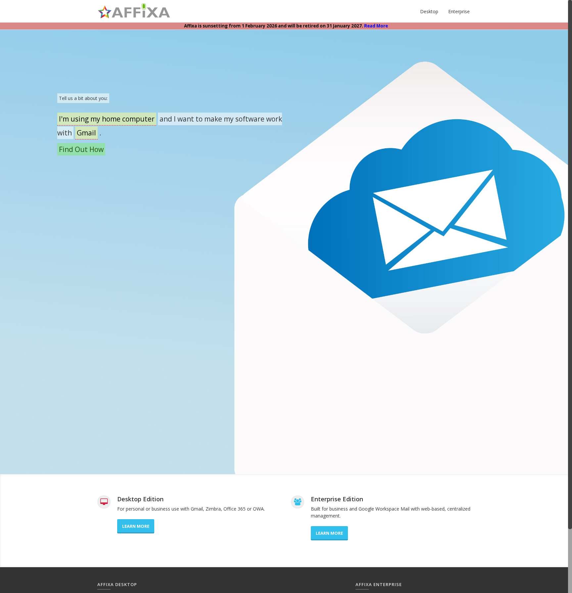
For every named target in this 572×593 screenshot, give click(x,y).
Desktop (429, 11)
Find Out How (81, 149)
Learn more (135, 526)
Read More (376, 26)
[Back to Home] (134, 11)
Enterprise (459, 11)
